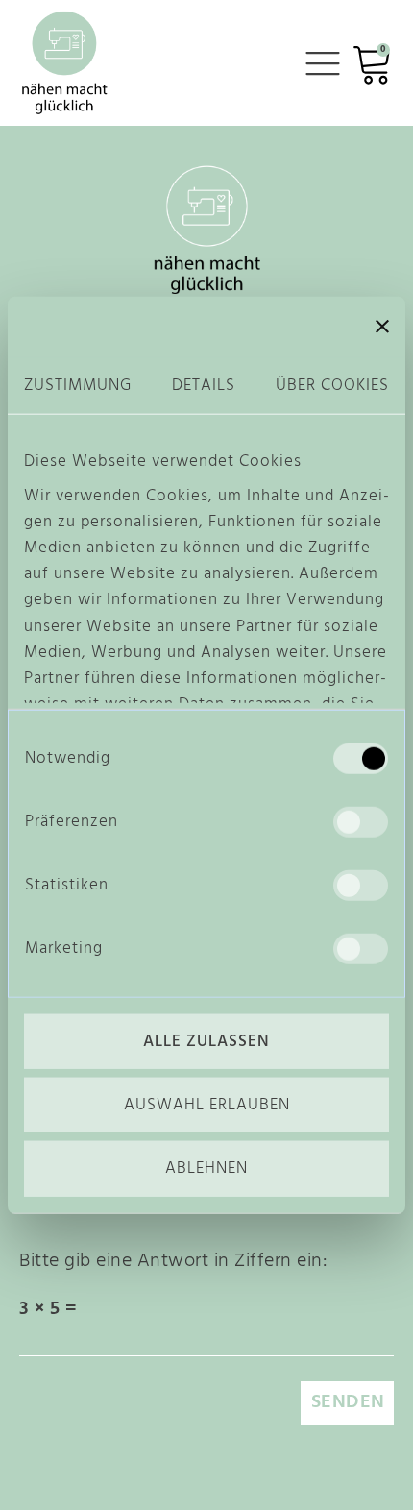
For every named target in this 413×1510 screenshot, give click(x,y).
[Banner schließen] (382, 326)
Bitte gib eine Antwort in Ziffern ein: (173, 1261)
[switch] (360, 822)
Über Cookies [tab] (332, 386)
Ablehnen (206, 1168)
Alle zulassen (206, 1042)
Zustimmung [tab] (78, 386)
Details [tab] (203, 386)
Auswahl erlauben (207, 1105)
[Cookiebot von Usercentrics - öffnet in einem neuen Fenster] (258, 327)
